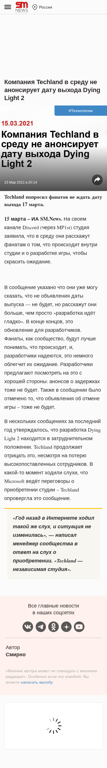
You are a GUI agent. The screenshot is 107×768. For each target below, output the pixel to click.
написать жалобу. (37, 682)
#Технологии (81, 110)
